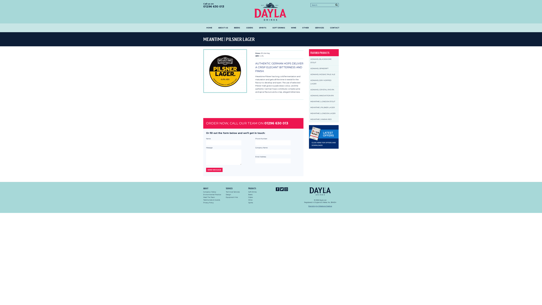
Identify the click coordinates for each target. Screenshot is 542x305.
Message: (209, 148)
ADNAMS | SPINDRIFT (319, 68)
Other (305, 28)
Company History (209, 192)
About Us (223, 28)
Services (319, 28)
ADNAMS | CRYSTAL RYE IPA (322, 90)
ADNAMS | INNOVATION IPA (322, 95)
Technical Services (233, 192)
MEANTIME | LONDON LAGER (323, 113)
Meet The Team (209, 197)
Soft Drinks (278, 28)
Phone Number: (261, 139)
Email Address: (260, 157)
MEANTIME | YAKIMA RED (321, 119)
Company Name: (261, 148)
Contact (334, 28)
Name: (208, 139)
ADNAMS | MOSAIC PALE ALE (322, 74)
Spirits (262, 28)
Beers (237, 28)
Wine (293, 28)
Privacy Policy (208, 203)
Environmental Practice (212, 195)
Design (228, 195)
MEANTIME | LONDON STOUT (322, 101)
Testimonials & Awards (211, 200)
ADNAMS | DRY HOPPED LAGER (320, 82)
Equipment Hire (232, 197)
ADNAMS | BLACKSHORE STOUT (321, 61)
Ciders (249, 28)
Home (209, 28)
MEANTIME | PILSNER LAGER (322, 107)
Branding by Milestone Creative (320, 206)
